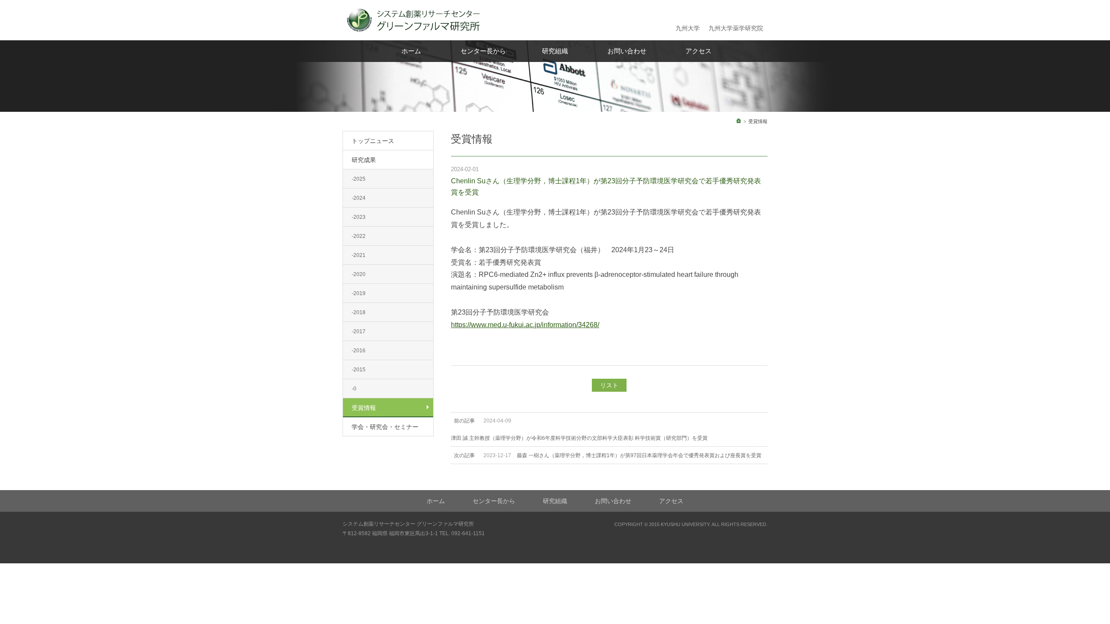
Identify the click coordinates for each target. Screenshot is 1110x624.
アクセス (699, 51)
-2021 (359, 255)
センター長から (483, 51)
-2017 (359, 331)
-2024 (359, 198)
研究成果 (364, 159)
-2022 (359, 236)
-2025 (359, 179)
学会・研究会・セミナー (385, 426)
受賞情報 (364, 407)
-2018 (359, 312)
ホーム (411, 51)
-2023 (359, 217)
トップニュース (373, 140)
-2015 (359, 370)
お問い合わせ (626, 51)
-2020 (359, 274)
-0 (354, 389)
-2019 (359, 293)
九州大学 (688, 28)
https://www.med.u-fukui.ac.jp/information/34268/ (525, 324)
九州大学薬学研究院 (735, 28)
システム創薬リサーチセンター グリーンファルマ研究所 (408, 524)
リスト (609, 385)
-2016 (359, 351)
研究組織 (555, 51)
